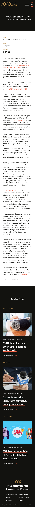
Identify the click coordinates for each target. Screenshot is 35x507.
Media (21, 501)
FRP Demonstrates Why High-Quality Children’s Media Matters (15, 455)
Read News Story (8, 355)
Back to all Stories (12, 279)
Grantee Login (11, 494)
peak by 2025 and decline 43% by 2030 (16, 66)
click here (23, 270)
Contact (9, 497)
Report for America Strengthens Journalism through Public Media (15, 401)
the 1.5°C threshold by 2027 (17, 89)
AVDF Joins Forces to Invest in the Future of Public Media (14, 347)
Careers (9, 501)
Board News (23, 494)
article (11, 191)
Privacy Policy (24, 497)
